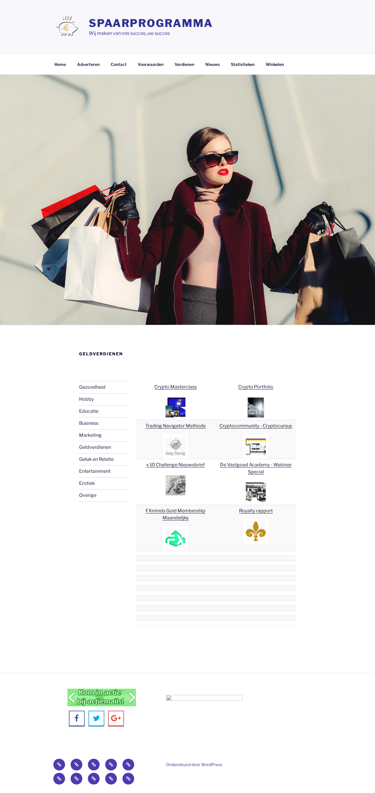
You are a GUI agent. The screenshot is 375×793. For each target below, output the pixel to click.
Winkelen (275, 64)
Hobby (86, 399)
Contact (119, 64)
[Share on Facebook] (77, 719)
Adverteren (88, 64)
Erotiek (87, 483)
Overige (87, 495)
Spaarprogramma (151, 23)
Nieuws (212, 64)
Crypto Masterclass (175, 387)
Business (88, 423)
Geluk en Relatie (96, 459)
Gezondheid (92, 387)
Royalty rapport (256, 511)
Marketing (90, 435)
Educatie (88, 411)
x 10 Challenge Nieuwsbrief (175, 465)
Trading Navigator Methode (175, 426)
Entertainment (94, 471)
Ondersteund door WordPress (194, 764)
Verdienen (184, 64)
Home (60, 64)
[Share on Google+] (116, 719)
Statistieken (243, 64)
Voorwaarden (150, 64)
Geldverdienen (95, 447)
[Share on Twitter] (96, 719)
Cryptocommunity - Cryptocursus (255, 426)
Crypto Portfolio (255, 387)
